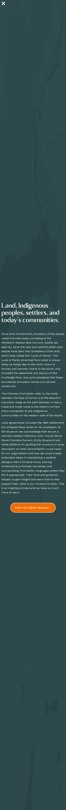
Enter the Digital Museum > (33, 507)
